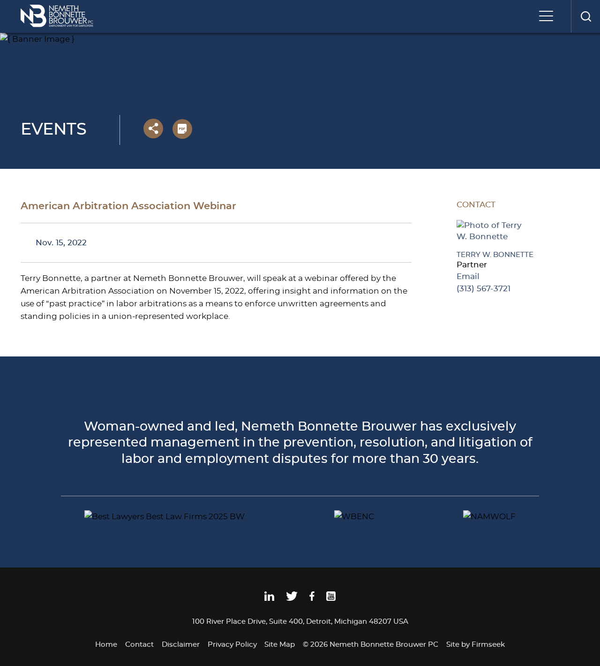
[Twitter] (292, 598)
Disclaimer (181, 644)
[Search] (585, 16)
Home (106, 644)
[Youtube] (331, 598)
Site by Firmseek (475, 644)
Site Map (279, 644)
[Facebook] (312, 598)
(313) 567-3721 (483, 289)
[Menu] (548, 17)
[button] (153, 128)
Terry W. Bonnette (495, 254)
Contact (139, 644)
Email (468, 276)
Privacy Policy (232, 644)
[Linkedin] (269, 598)
